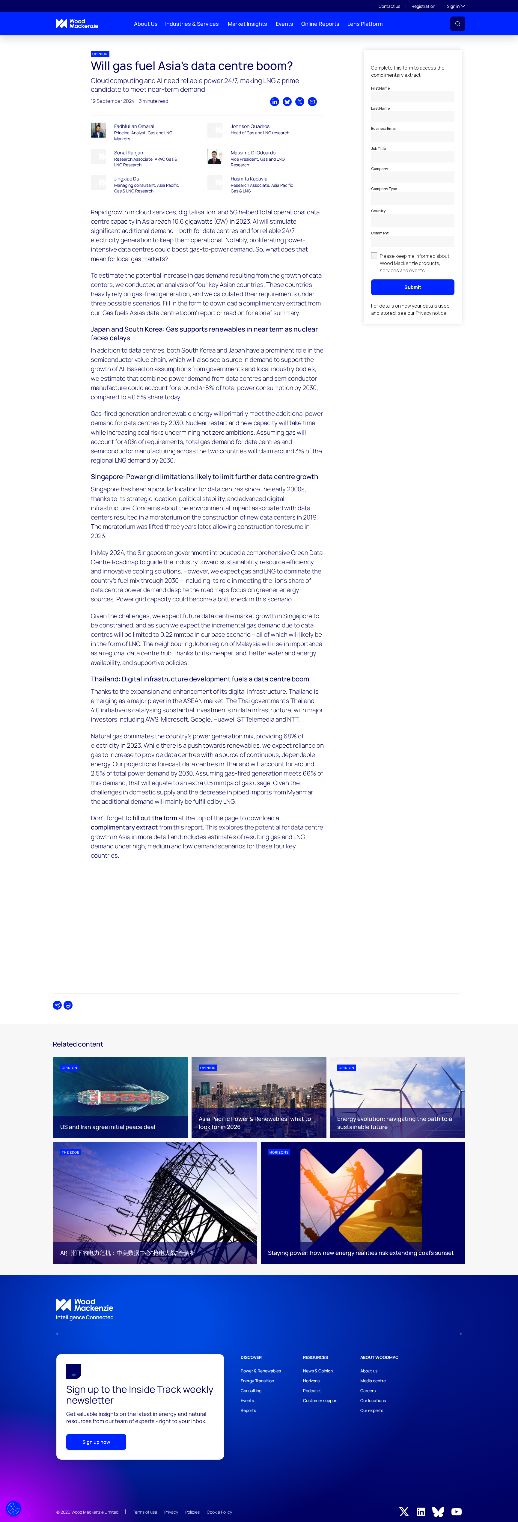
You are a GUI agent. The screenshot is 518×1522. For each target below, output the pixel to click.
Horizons (311, 1381)
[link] (259, 1310)
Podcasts (312, 1390)
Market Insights (247, 23)
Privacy (171, 1512)
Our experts (371, 1410)
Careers (368, 1390)
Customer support (320, 1400)
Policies (192, 1512)
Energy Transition (257, 1381)
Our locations (373, 1400)
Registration (423, 6)
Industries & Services (192, 23)
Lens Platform (365, 23)
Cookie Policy (219, 1512)
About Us (146, 23)
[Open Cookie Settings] (13, 1508)
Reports (248, 1410)
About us (368, 1371)
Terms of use (145, 1512)
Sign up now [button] (96, 1442)
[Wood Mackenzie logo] (77, 23)
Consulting (251, 1390)
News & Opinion (318, 1371)
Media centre (373, 1381)
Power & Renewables (261, 1371)
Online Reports (320, 23)
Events (284, 23)
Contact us (389, 6)
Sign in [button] (456, 6)
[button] (457, 23)
